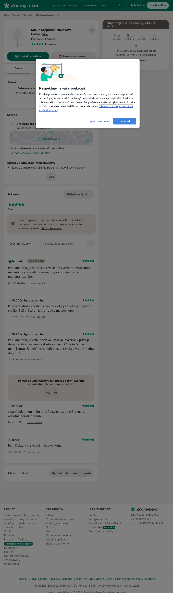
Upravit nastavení (99, 121)
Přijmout (125, 121)
